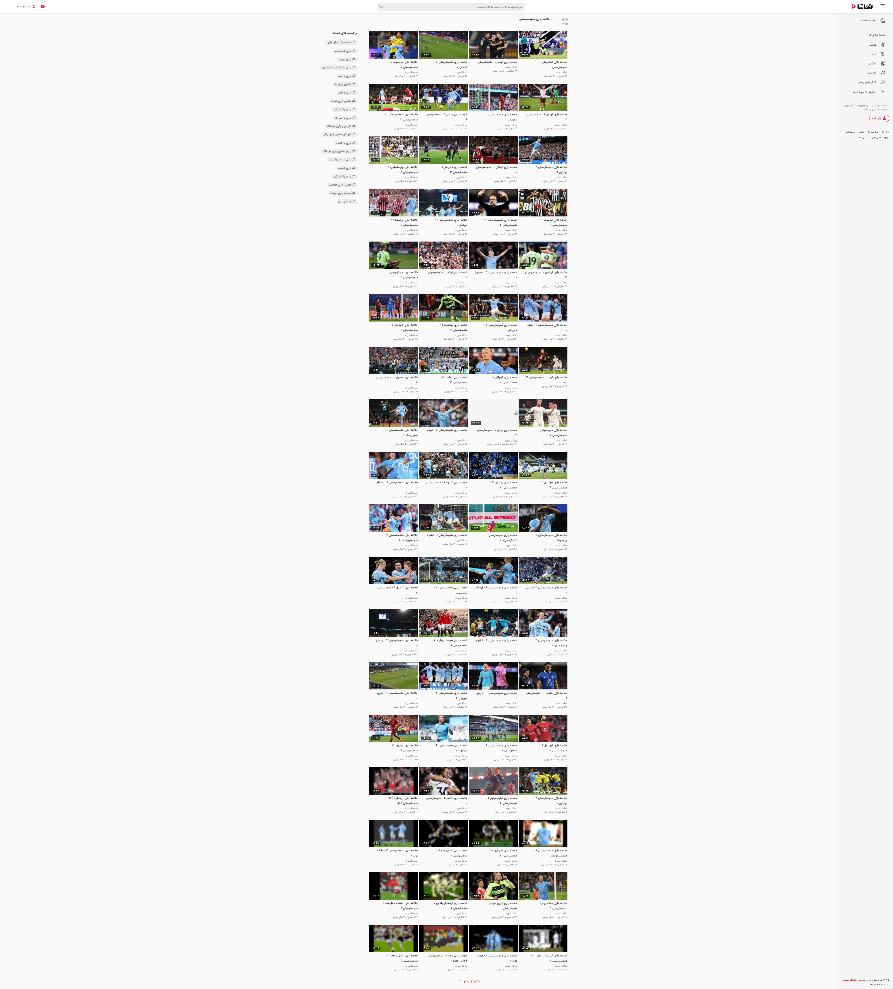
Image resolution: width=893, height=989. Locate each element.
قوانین (861, 132)
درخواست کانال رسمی (880, 137)
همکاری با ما (873, 132)
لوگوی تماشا (863, 137)
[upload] (43, 6)
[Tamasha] (862, 6)
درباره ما (885, 132)
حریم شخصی (850, 132)
